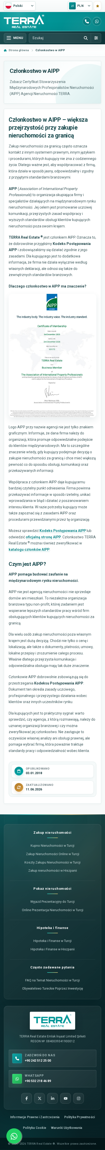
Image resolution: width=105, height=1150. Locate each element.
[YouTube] (65, 1098)
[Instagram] (78, 1098)
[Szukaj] (86, 38)
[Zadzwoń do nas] (87, 21)
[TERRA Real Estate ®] (52, 1021)
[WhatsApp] (97, 21)
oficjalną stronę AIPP (43, 537)
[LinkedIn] (52, 1098)
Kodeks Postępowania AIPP (63, 531)
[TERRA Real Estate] (24, 21)
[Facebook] (26, 1098)
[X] (39, 1098)
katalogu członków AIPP (29, 549)
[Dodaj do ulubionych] (97, 5)
